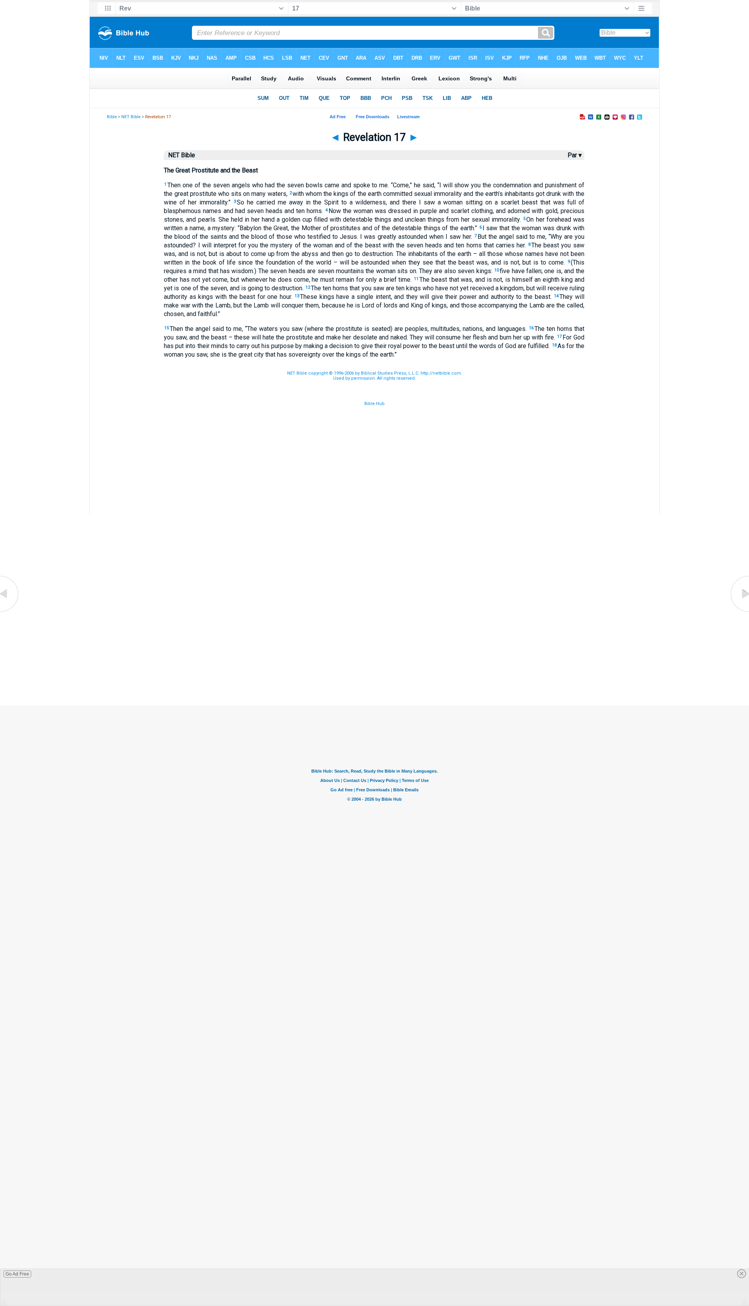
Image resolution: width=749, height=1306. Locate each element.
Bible (112, 116)
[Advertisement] (374, 666)
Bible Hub (374, 403)
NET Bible (130, 116)
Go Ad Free (17, 1274)
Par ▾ (574, 155)
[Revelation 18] (739, 611)
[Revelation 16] (10, 611)
